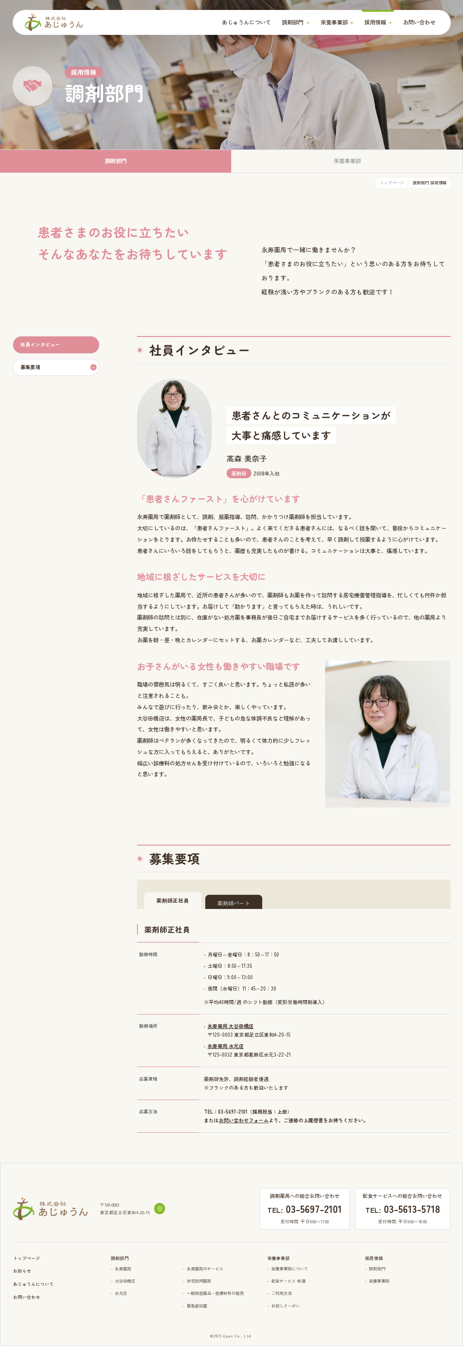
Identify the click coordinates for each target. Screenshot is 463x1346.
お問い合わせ (419, 22)
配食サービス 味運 (288, 1281)
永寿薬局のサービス (205, 1269)
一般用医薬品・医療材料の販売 (215, 1293)
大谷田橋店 (125, 1281)
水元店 (121, 1293)
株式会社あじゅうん (54, 22)
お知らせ (22, 1271)
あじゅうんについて (246, 22)
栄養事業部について (289, 1269)
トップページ (26, 1258)
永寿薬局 (123, 1269)
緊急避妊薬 (197, 1306)
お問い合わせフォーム (244, 1120)
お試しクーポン (285, 1306)
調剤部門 (377, 1269)
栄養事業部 (379, 1281)
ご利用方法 (281, 1293)
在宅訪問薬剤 (199, 1281)
